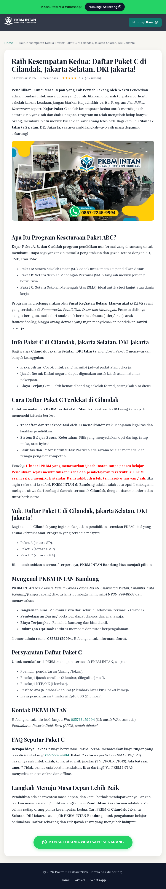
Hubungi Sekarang (103, 7)
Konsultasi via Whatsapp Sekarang (87, 842)
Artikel (80, 880)
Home (8, 43)
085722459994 (83, 719)
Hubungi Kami (142, 22)
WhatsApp (98, 880)
